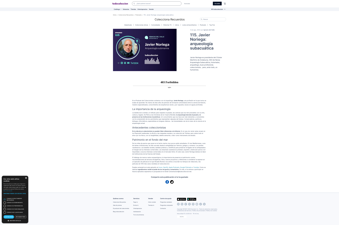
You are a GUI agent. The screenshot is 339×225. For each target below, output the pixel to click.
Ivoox (160, 167)
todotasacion (137, 211)
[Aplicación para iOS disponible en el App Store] (181, 199)
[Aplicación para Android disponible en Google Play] (191, 199)
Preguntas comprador (166, 205)
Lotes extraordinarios (189, 25)
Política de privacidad (198, 210)
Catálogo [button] (117, 9)
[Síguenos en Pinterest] (193, 204)
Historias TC (167, 25)
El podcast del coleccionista (121, 208)
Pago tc (135, 202)
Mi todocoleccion (217, 9)
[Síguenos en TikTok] (200, 204)
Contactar (163, 208)
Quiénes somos (118, 198)
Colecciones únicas (141, 25)
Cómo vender (152, 202)
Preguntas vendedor (166, 202)
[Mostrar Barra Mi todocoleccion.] (225, 9)
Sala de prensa (117, 205)
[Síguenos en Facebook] (185, 204)
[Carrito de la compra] (225, 3)
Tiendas (133, 9)
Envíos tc (136, 205)
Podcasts (203, 25)
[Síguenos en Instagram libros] (182, 204)
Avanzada (187, 3)
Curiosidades (155, 25)
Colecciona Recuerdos (170, 19)
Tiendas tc (151, 205)
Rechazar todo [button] (20, 217)
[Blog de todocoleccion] (204, 204)
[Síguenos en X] (189, 204)
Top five (212, 25)
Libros (177, 25)
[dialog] (15, 199)
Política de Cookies (211, 210)
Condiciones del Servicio (184, 210)
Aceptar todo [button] (9, 217)
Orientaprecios (142, 9)
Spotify (165, 167)
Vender (151, 9)
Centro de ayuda (165, 198)
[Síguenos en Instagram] (178, 204)
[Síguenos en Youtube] (197, 204)
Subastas (126, 9)
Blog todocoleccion (118, 211)
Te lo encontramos (138, 214)
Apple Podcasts (174, 167)
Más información (8, 191)
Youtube (196, 167)
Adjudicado (128, 25)
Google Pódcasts (186, 167)
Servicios (136, 198)
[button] (15, 194)
